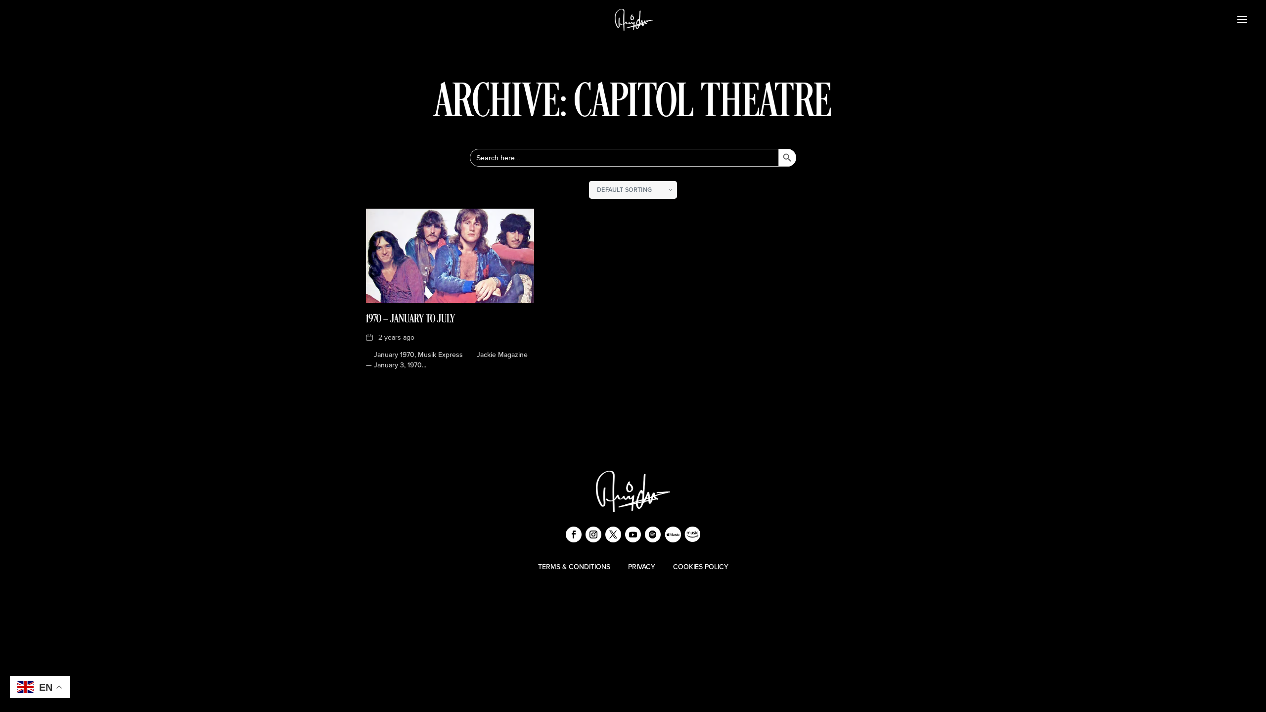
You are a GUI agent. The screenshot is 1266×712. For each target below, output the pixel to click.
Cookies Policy (700, 567)
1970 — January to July (410, 319)
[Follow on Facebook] (574, 534)
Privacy (641, 567)
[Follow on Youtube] (633, 534)
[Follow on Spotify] (653, 534)
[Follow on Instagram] (593, 534)
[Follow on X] (613, 534)
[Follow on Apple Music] (672, 534)
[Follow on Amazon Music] (692, 534)
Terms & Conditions (574, 567)
